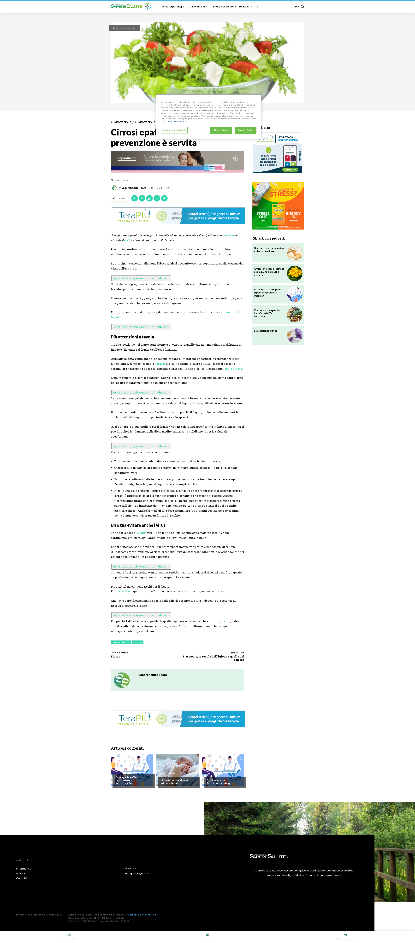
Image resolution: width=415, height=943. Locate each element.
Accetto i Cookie (245, 130)
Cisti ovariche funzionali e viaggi (219, 782)
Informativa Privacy (23, 871)
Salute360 (134, 914)
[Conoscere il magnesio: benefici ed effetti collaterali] (294, 315)
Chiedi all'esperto (126, 771)
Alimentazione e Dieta (150, 122)
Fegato (138, 642)
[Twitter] (142, 198)
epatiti (141, 533)
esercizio (124, 591)
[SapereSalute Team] (115, 187)
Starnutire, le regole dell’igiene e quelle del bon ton (213, 658)
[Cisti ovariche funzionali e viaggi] (223, 770)
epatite (127, 240)
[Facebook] (134, 198)
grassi (160, 363)
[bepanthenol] (177, 162)
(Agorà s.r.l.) (150, 914)
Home (116, 28)
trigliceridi (222, 621)
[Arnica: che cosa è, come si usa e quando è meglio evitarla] (294, 273)
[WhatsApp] (149, 198)
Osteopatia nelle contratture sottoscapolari (126, 780)
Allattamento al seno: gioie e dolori (175, 782)
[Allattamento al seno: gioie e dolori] (177, 770)
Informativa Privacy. (177, 121)
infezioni (228, 235)
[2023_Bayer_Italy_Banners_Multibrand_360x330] (278, 206)
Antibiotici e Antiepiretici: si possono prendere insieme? (269, 292)
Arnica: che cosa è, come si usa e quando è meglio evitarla (269, 271)
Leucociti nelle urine (265, 330)
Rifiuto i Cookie (221, 130)
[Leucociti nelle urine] (294, 335)
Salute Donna (169, 774)
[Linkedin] (157, 198)
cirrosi (174, 249)
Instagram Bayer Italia (137, 873)
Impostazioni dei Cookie (174, 130)
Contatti (21, 878)
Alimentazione (128, 28)
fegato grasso (232, 368)
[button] (298, 6)
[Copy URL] (164, 198)
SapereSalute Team (133, 188)
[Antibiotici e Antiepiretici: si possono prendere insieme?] (294, 294)
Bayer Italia (130, 868)
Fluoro (115, 656)
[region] (208, 116)
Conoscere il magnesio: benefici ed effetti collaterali (267, 313)
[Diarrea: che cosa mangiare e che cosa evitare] (294, 252)
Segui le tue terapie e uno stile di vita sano (141, 278)
